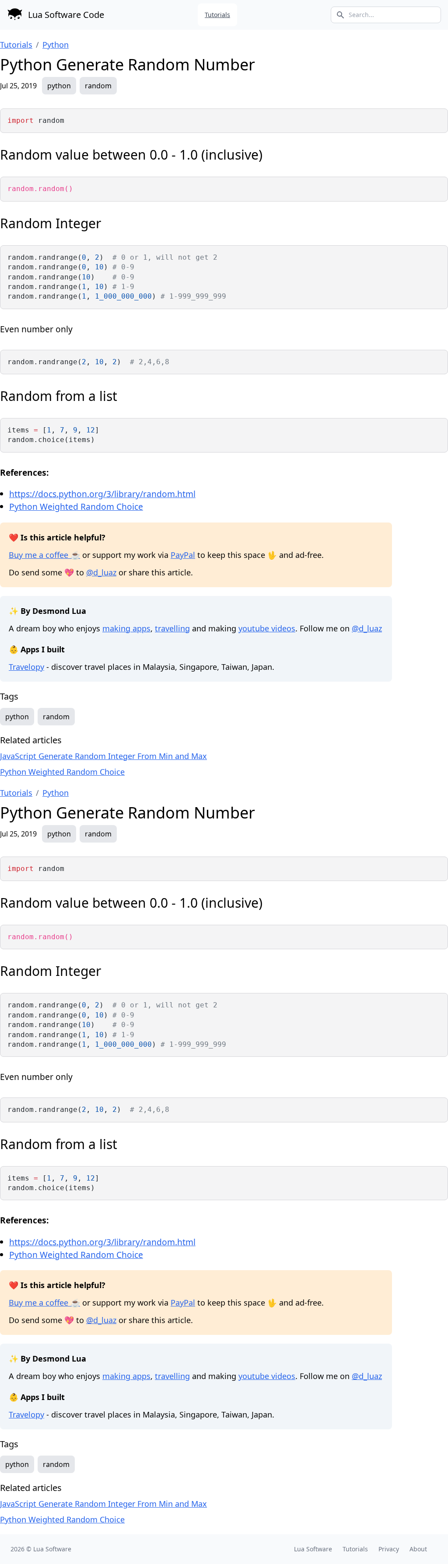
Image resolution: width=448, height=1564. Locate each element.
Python (55, 44)
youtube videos (266, 628)
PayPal (183, 555)
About (418, 1549)
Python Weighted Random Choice (76, 506)
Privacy (388, 1549)
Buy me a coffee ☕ (44, 555)
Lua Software (52, 1549)
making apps (126, 628)
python (59, 86)
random (98, 86)
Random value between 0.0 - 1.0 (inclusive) (131, 155)
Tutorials (217, 14)
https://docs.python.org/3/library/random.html (102, 494)
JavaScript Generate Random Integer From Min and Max (103, 756)
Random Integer (50, 223)
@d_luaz (101, 572)
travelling (172, 628)
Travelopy (26, 667)
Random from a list (58, 396)
